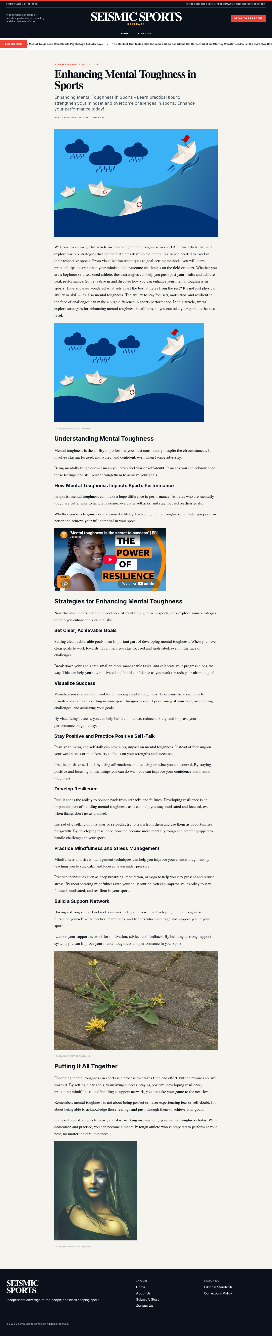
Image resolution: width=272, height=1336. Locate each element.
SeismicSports (22, 1286)
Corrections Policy (218, 1293)
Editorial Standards (218, 1287)
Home (125, 33)
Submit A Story (147, 1299)
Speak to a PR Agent (248, 18)
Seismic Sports (136, 18)
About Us (143, 1293)
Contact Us (142, 33)
